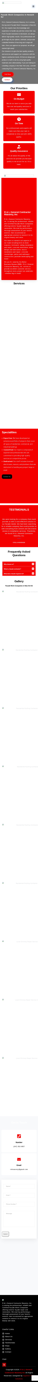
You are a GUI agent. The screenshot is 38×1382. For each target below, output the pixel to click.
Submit (5, 1234)
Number (19, 1142)
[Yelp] (4, 1365)
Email (19, 1165)
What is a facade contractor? (12, 569)
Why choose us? (9, 564)
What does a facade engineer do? (14, 573)
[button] (19, 564)
